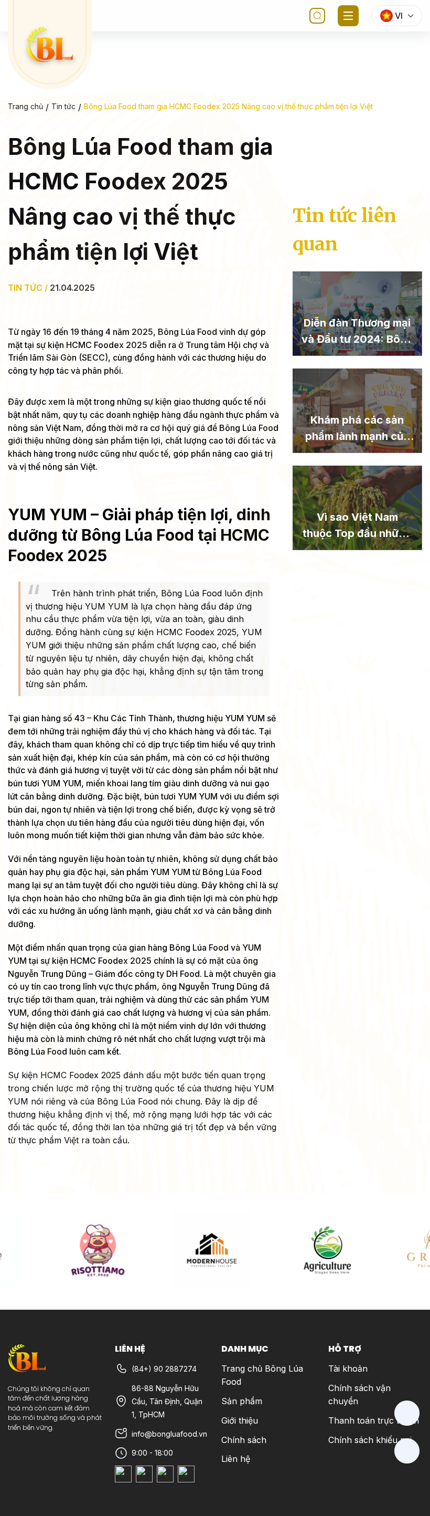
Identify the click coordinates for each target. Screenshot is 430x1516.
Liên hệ (235, 1459)
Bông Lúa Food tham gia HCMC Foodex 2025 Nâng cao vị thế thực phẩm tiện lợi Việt (228, 106)
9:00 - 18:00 (152, 1452)
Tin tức (63, 106)
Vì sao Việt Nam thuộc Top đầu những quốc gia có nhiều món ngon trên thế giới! (357, 526)
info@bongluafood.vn (169, 1433)
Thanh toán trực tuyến (373, 1420)
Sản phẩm (241, 1401)
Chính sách (243, 1440)
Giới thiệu (239, 1420)
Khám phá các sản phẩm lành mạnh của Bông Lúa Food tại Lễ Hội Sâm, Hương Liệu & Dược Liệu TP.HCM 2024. (357, 429)
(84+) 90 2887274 (164, 1368)
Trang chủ (25, 106)
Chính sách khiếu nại (370, 1440)
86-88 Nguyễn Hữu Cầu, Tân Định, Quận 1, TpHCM (167, 1401)
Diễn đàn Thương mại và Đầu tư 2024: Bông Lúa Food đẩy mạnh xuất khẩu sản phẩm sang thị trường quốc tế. (357, 332)
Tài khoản (348, 1368)
